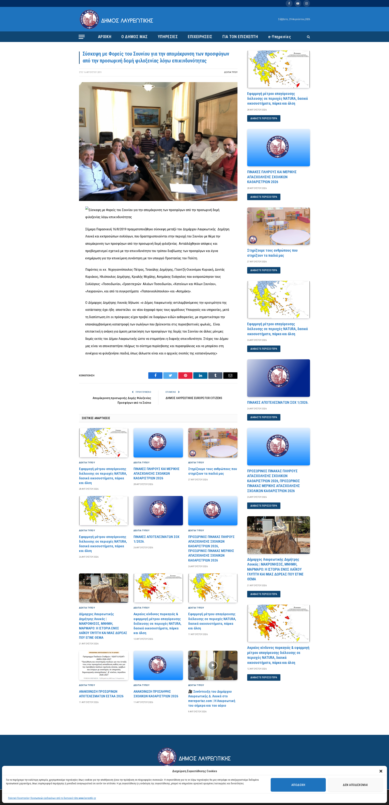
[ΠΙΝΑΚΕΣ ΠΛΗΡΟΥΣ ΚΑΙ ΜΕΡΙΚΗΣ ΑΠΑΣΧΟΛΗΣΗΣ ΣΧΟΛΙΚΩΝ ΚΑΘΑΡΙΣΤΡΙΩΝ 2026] (158, 442)
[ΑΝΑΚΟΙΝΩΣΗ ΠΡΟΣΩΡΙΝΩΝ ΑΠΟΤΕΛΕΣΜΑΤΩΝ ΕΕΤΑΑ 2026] (103, 665)
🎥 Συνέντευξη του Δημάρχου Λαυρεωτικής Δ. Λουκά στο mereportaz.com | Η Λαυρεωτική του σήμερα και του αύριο (211, 698)
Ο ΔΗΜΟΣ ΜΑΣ (134, 36)
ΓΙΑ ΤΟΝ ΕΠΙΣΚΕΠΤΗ (240, 36)
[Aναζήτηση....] (308, 36)
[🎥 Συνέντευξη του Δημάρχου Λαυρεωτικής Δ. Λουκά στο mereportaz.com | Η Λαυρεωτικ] (212, 665)
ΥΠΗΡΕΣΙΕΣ (168, 36)
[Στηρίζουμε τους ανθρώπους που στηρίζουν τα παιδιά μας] (212, 442)
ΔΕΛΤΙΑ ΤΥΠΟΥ (230, 72)
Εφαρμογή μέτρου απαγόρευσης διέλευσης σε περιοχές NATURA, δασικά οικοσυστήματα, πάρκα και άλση (103, 476)
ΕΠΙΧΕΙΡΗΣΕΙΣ (200, 36)
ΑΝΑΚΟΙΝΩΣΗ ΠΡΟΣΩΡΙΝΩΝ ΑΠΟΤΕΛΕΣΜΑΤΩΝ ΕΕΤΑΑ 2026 (101, 693)
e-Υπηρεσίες (279, 36)
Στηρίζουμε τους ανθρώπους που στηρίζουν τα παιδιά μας (212, 471)
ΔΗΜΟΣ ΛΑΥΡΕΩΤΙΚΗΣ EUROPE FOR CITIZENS (194, 398)
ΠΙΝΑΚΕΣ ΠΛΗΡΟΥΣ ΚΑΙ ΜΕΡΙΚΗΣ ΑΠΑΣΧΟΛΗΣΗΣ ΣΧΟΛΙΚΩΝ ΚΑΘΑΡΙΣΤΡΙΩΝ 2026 (157, 473)
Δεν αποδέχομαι (355, 785)
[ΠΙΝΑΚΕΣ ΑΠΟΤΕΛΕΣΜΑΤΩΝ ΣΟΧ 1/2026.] (158, 510)
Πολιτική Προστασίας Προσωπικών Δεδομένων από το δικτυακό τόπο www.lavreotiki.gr (52, 798)
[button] (381, 771)
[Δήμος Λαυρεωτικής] (117, 19)
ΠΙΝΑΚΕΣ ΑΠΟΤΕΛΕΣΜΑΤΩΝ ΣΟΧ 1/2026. (156, 539)
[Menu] (82, 36)
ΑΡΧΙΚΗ (104, 36)
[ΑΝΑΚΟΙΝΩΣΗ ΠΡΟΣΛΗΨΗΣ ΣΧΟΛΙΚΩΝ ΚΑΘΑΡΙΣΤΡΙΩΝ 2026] (158, 665)
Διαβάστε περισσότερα (263, 118)
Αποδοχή (298, 785)
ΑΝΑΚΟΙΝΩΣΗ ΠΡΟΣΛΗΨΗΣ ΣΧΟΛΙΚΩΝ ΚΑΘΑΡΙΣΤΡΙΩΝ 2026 (156, 693)
